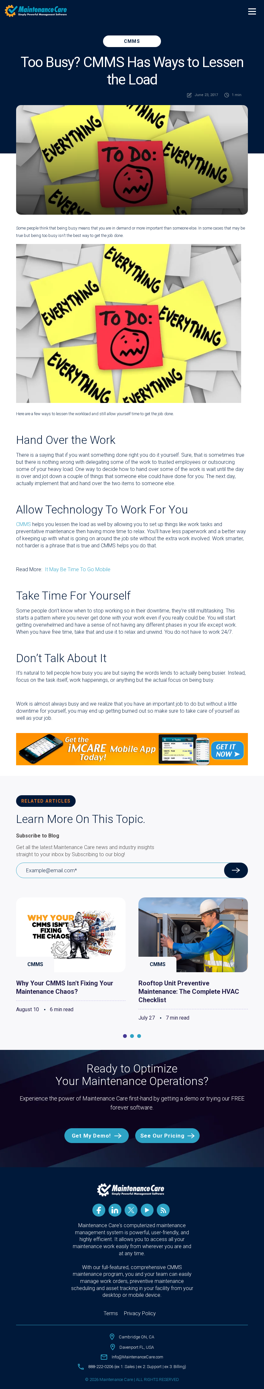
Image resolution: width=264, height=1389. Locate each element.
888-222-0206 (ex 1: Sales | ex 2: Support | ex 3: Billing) (137, 1366)
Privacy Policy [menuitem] (140, 1313)
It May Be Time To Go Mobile (77, 569)
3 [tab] (139, 1036)
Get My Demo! (91, 1135)
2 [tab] (132, 1036)
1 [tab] (125, 1036)
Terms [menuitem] (111, 1313)
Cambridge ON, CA (136, 1337)
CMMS (132, 41)
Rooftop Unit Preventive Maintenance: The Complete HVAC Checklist (188, 991)
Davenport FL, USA (136, 1347)
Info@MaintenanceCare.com (137, 1357)
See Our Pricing (162, 1135)
